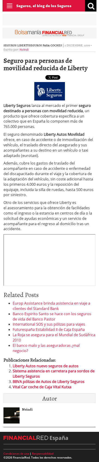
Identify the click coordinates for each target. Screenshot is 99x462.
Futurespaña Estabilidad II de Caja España (49, 329)
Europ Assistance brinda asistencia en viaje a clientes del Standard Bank (51, 306)
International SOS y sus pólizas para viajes (49, 324)
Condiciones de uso (16, 454)
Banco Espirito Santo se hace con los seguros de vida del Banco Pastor (52, 316)
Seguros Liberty (16, 45)
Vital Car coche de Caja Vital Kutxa (42, 386)
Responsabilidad (42, 454)
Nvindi (24, 49)
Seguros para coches (45, 45)
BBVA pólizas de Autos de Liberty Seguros (48, 381)
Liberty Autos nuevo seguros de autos (46, 365)
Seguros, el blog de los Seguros (43, 5)
